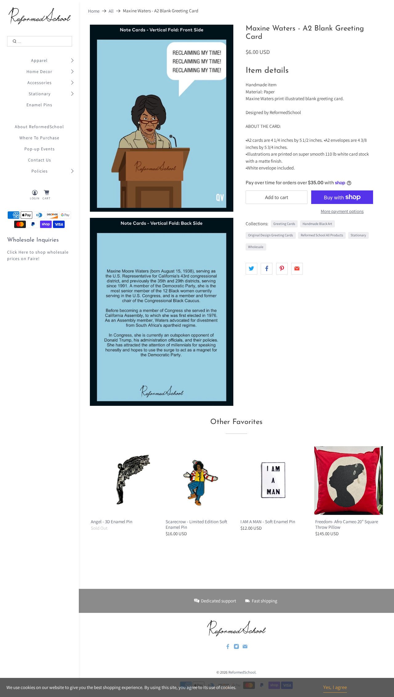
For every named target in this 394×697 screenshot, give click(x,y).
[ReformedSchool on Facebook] (228, 647)
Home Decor (39, 71)
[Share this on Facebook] (266, 269)
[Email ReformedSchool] (245, 647)
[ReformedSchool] (39, 16)
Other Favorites (236, 422)
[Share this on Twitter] (251, 269)
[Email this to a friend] (297, 269)
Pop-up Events (39, 149)
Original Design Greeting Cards (270, 235)
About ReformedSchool (39, 126)
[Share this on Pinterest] (282, 269)
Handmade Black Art (317, 224)
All (111, 11)
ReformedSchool (241, 672)
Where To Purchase (39, 138)
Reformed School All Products (322, 235)
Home (93, 11)
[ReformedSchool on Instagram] (236, 647)
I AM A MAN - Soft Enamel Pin (267, 521)
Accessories (39, 82)
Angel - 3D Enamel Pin (111, 521)
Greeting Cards (284, 224)
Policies (39, 171)
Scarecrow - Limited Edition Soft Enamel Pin (196, 524)
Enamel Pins (39, 105)
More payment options (342, 211)
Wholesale (255, 247)
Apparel (39, 60)
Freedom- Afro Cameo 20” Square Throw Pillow (346, 524)
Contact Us (39, 160)
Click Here (17, 252)
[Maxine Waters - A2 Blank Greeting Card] (161, 118)
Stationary (39, 93)
